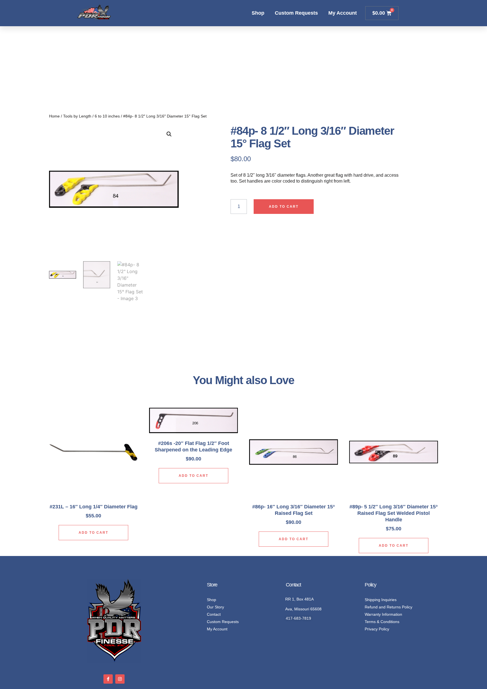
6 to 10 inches (107, 116)
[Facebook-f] (108, 679)
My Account (342, 13)
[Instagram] (120, 679)
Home (54, 116)
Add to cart (283, 207)
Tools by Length (77, 116)
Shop (258, 13)
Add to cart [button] (93, 533)
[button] (169, 134)
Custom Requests (296, 13)
